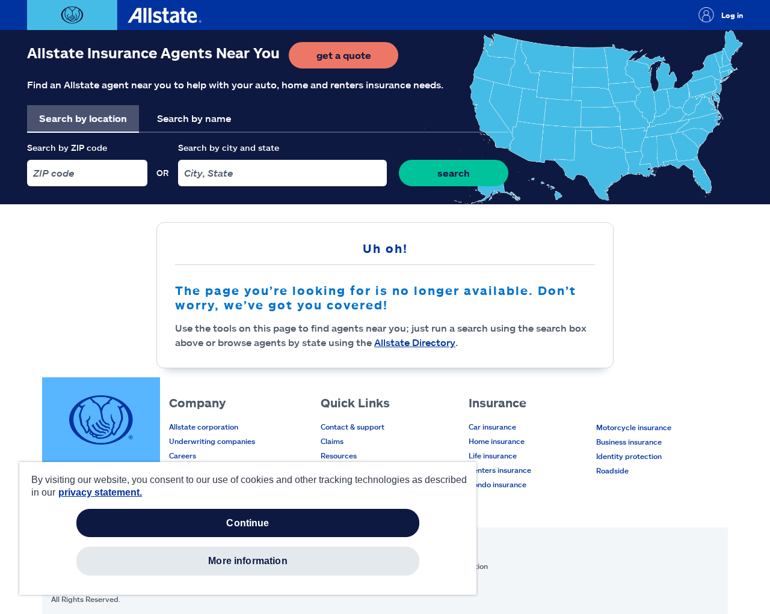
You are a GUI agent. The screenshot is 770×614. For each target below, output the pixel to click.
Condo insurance (497, 484)
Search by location (83, 118)
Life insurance (493, 455)
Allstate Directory (414, 342)
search (453, 172)
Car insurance (492, 426)
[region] (247, 528)
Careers (182, 455)
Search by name (194, 118)
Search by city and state (228, 147)
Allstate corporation (203, 426)
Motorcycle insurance (633, 427)
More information (248, 561)
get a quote (357, 58)
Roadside (612, 470)
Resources (339, 455)
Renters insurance (500, 470)
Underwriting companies (212, 441)
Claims (332, 441)
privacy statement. (100, 492)
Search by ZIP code (67, 147)
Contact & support (352, 426)
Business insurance (629, 441)
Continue (247, 523)
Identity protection (629, 456)
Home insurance (497, 441)
